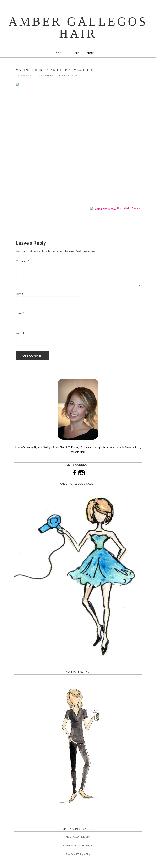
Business (93, 53)
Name (20, 293)
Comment (22, 261)
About (60, 53)
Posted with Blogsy (128, 208)
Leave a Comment (69, 75)
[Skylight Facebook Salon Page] (78, 816)
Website (20, 333)
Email (20, 313)
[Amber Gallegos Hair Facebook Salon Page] (78, 659)
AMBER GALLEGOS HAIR (78, 27)
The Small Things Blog (78, 854)
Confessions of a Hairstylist (78, 845)
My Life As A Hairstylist (78, 836)
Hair (75, 53)
